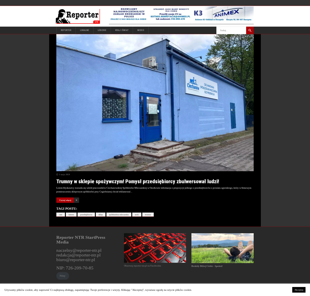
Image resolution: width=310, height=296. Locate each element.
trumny (148, 214)
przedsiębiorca (86, 214)
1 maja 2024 (64, 174)
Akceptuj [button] (298, 289)
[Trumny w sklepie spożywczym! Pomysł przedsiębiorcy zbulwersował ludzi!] (155, 102)
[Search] (250, 30)
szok (137, 214)
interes (71, 214)
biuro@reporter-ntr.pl (75, 259)
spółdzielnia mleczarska (119, 214)
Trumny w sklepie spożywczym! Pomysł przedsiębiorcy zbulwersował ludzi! (137, 181)
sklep (100, 214)
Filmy (62, 275)
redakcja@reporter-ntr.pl (78, 254)
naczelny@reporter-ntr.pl (79, 250)
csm (60, 214)
